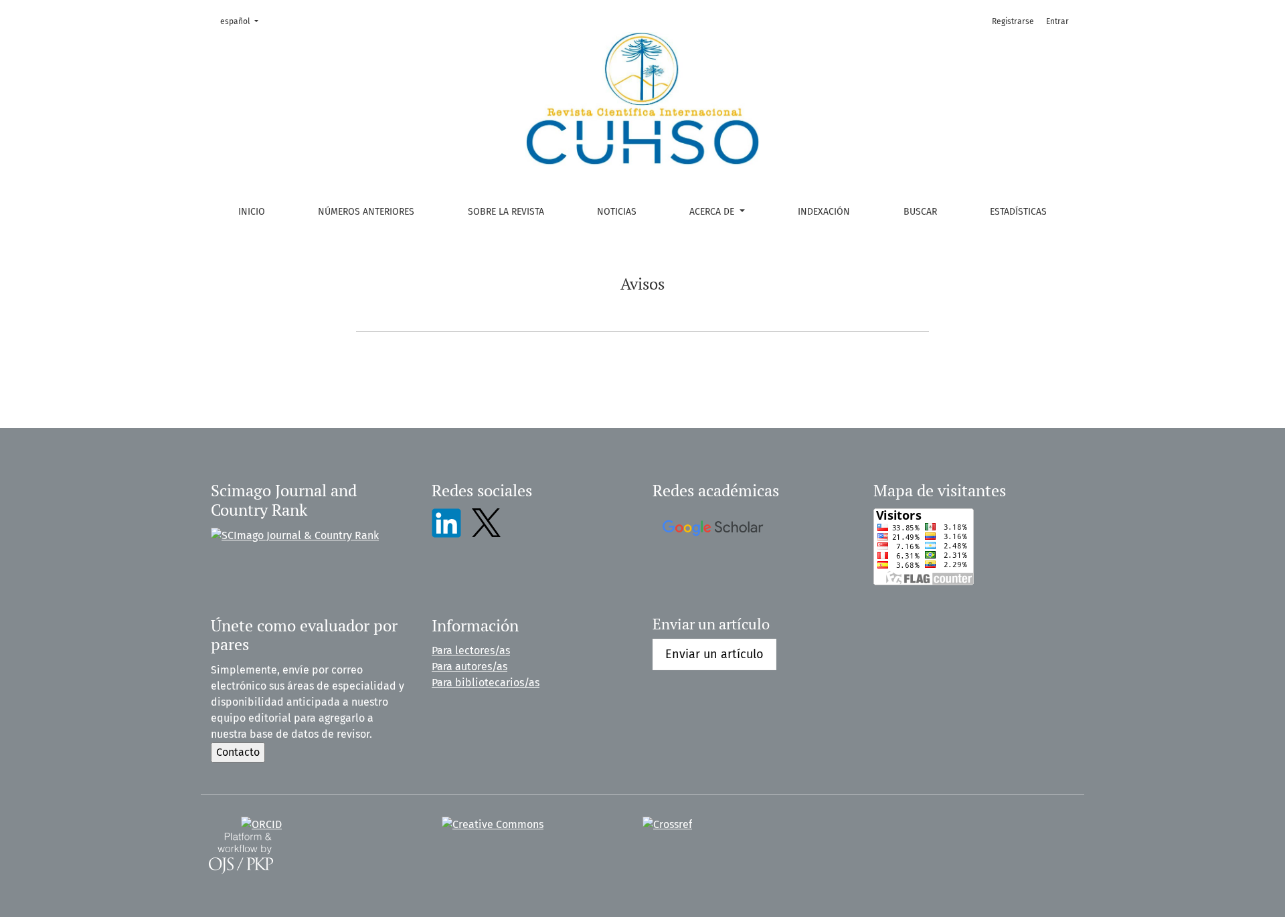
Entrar (1057, 21)
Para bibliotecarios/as (485, 682)
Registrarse (1013, 21)
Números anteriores (366, 211)
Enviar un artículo (714, 654)
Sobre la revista (506, 211)
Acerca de (713, 211)
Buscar (920, 211)
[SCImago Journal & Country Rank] (295, 534)
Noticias (616, 211)
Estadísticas (1018, 211)
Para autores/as (469, 666)
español (243, 21)
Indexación (824, 211)
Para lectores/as (471, 650)
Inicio (251, 211)
